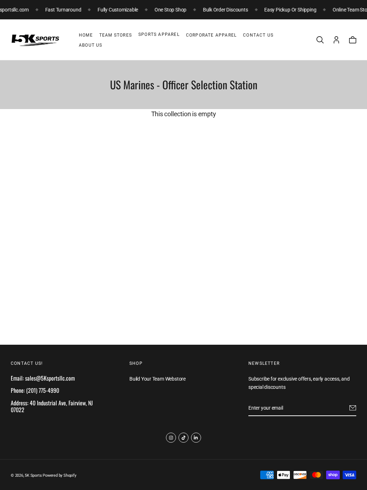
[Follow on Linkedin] (196, 438)
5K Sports (33, 475)
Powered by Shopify (59, 475)
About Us (91, 45)
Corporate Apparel (211, 35)
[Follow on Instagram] (171, 438)
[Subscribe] (352, 407)
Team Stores (115, 35)
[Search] (320, 39)
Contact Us (258, 35)
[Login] (336, 39)
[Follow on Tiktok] (183, 438)
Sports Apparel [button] (159, 34)
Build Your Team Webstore (157, 379)
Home (86, 35)
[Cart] (352, 39)
